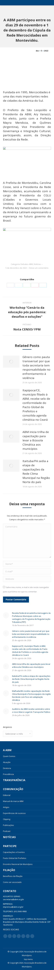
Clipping (6, 819)
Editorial (6, 795)
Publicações (8, 825)
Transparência (14, 780)
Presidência (8, 774)
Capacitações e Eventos (14, 852)
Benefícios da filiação (12, 876)
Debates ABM (27, 264)
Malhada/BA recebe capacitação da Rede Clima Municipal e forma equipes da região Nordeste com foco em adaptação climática (31, 695)
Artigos (6, 807)
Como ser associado (12, 882)
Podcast (6, 831)
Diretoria (7, 768)
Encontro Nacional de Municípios (18, 864)
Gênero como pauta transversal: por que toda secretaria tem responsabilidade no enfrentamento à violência (36, 367)
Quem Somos (9, 756)
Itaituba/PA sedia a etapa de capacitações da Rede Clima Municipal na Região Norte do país (36, 471)
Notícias (37, 264)
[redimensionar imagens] (11, 362)
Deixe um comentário (38, 268)
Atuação (6, 762)
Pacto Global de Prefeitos (14, 858)
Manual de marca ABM (13, 801)
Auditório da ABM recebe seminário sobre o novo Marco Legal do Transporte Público (31, 710)
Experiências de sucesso (14, 813)
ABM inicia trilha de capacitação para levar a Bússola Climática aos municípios (35, 440)
